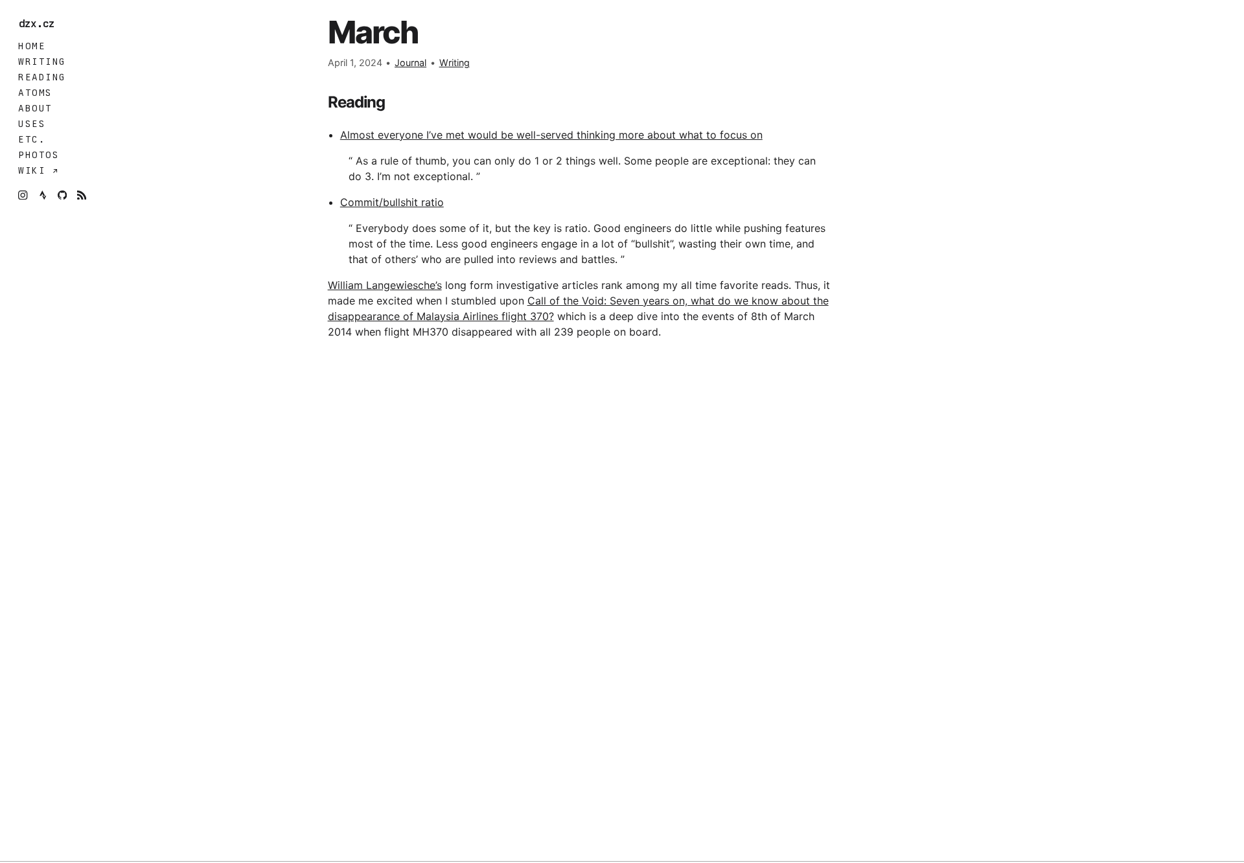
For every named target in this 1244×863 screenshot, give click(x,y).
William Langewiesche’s (385, 285)
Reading (41, 77)
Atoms (35, 92)
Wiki (35, 170)
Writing (41, 61)
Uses (31, 124)
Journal (410, 62)
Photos (38, 155)
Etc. (31, 139)
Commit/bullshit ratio (392, 202)
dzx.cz (40, 24)
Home (31, 46)
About (35, 108)
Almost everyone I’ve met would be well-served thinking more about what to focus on (551, 134)
